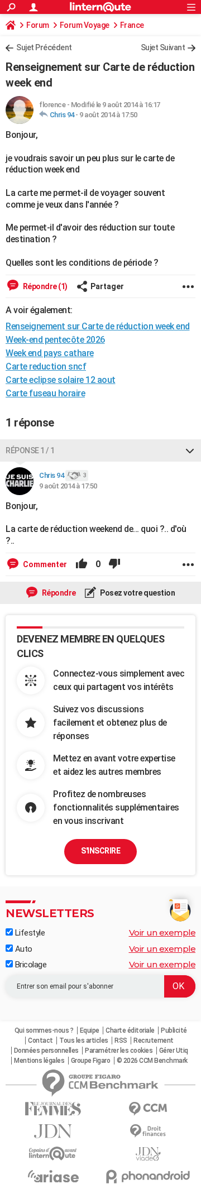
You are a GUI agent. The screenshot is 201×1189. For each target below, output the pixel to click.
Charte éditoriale (130, 1030)
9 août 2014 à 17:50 (108, 115)
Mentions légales (39, 1061)
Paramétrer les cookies (118, 1050)
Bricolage (29, 965)
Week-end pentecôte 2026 (55, 339)
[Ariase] (53, 1176)
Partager (107, 286)
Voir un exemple (162, 932)
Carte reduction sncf (46, 366)
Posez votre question (137, 592)
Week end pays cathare (50, 353)
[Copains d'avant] (53, 1154)
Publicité (174, 1030)
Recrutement (153, 1040)
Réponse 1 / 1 (30, 450)
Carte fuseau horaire (45, 393)
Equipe (89, 1030)
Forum (37, 25)
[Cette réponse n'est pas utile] (114, 564)
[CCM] (147, 1109)
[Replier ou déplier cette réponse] (190, 450)
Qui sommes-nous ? (44, 1030)
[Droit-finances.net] (147, 1131)
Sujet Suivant (163, 47)
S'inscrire (100, 850)
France (132, 25)
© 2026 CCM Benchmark (152, 1061)
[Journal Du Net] (53, 1131)
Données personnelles (46, 1050)
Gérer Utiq (173, 1050)
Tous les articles (83, 1040)
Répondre (58, 592)
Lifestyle (29, 933)
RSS (120, 1040)
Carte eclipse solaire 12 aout (61, 380)
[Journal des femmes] (53, 1109)
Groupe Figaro (91, 1061)
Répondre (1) (44, 286)
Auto (22, 949)
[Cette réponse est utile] (81, 564)
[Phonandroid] (147, 1176)
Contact (40, 1040)
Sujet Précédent (44, 47)
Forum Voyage (84, 25)
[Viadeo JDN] (147, 1154)
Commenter (44, 564)
